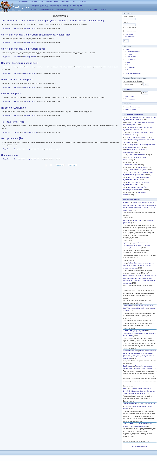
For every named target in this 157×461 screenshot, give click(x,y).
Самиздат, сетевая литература (134, 393)
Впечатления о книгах (131, 200)
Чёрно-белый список (132, 107)
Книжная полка (23, 2)
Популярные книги (130, 99)
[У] (78, 9)
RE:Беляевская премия (137, 155)
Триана (137, 306)
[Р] (72, 9)
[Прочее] (103, 9)
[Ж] (50, 9)
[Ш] (89, 9)
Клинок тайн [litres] (11, 93)
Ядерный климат (10, 155)
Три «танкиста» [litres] (13, 122)
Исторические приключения (132, 208)
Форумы (49, 2)
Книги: (33, 6)
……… (140, 238)
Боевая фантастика (149, 205)
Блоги (41, 2)
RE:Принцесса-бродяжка (138, 170)
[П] (70, 9)
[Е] (48, 9)
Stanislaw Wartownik (130, 404)
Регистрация (129, 34)
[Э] (94, 9)
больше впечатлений (139, 446)
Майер (134, 220)
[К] (58, 9)
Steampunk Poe (149, 404)
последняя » (73, 165)
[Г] (44, 9)
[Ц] (84, 9)
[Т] (76, 9)
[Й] (57, 9)
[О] (67, 9)
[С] (74, 9)
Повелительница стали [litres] (17, 79)
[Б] (39, 9)
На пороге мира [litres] (13, 138)
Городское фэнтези (139, 391)
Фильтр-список (129, 96)
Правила (34, 2)
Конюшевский (142, 424)
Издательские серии (133, 51)
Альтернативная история (132, 205)
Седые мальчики (139, 333)
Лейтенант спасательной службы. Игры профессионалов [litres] (36, 34)
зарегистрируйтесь (30, 28)
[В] (42, 9)
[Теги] (80, 6)
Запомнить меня (131, 31)
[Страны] (75, 6)
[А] (37, 9)
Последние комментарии (133, 114)
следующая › (60, 165)
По (142, 404)
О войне (130, 336)
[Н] (65, 9)
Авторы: (33, 9)
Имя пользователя (129, 16)
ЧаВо (128, 62)
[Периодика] (57, 6)
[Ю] (96, 9)
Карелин (134, 388)
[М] (63, 9)
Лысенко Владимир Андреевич (134, 331)
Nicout (125, 388)
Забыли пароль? (130, 36)
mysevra (126, 220)
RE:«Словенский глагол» (136, 137)
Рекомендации (131, 56)
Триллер (126, 311)
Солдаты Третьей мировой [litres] (19, 63)
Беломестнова (128, 333)
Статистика (65, 2)
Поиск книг (127, 89)
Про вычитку (131, 67)
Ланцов (140, 275)
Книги (127, 49)
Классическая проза (139, 406)
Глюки (74, 2)
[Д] (46, 9)
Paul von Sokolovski (130, 351)
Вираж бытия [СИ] (150, 275)
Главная (3, 13)
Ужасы (152, 308)
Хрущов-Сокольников (139, 243)
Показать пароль (130, 27)
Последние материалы (133, 73)
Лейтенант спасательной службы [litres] (23, 48)
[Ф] (80, 9)
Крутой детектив (135, 248)
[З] (52, 9)
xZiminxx (126, 203)
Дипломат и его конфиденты (144, 263)
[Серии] (49, 6)
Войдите (17, 28)
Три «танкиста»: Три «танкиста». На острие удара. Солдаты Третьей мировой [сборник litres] (52, 20)
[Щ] (91, 9)
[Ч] (86, 9)
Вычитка (129, 65)
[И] (54, 9)
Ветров (142, 351)
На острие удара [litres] (13, 107)
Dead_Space (127, 306)
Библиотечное (130, 60)
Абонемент (82, 2)
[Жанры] (44, 6)
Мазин (135, 203)
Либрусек (21, 7)
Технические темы (133, 70)
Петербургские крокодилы (132, 245)
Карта (56, 2)
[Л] (61, 9)
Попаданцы (137, 280)
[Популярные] (66, 6)
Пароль (125, 22)
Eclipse (140, 220)
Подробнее (7, 28)
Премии (129, 54)
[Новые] (38, 6)
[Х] (82, 9)
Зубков (130, 263)
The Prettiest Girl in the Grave (137, 308)
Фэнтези (141, 265)
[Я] (98, 9)
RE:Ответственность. (130, 165)
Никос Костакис (128, 275)
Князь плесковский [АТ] (146, 203)
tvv (124, 263)
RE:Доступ (142, 167)
